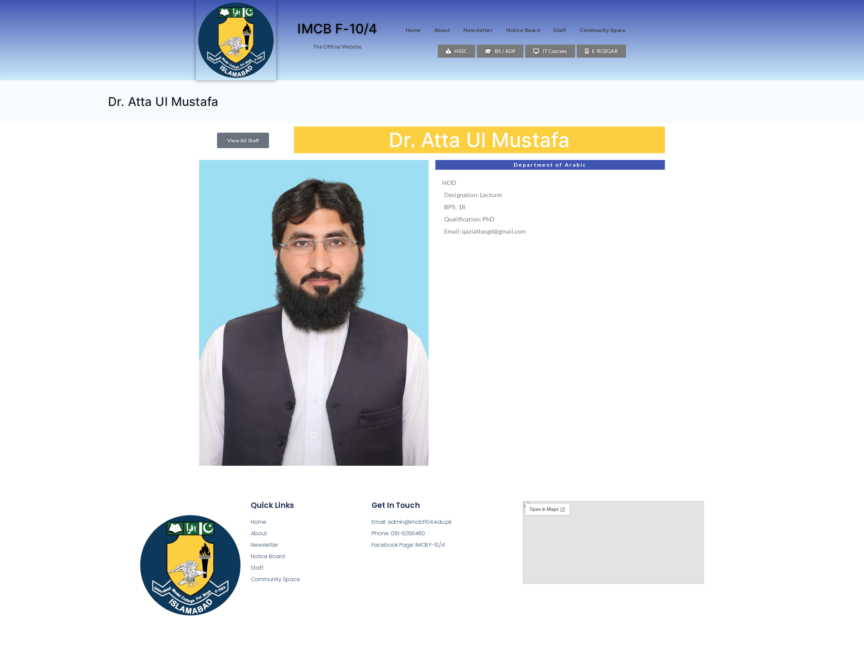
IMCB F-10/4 (337, 28)
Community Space (603, 30)
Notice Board (523, 30)
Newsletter (478, 30)
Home (413, 30)
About (442, 30)
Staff (560, 30)
